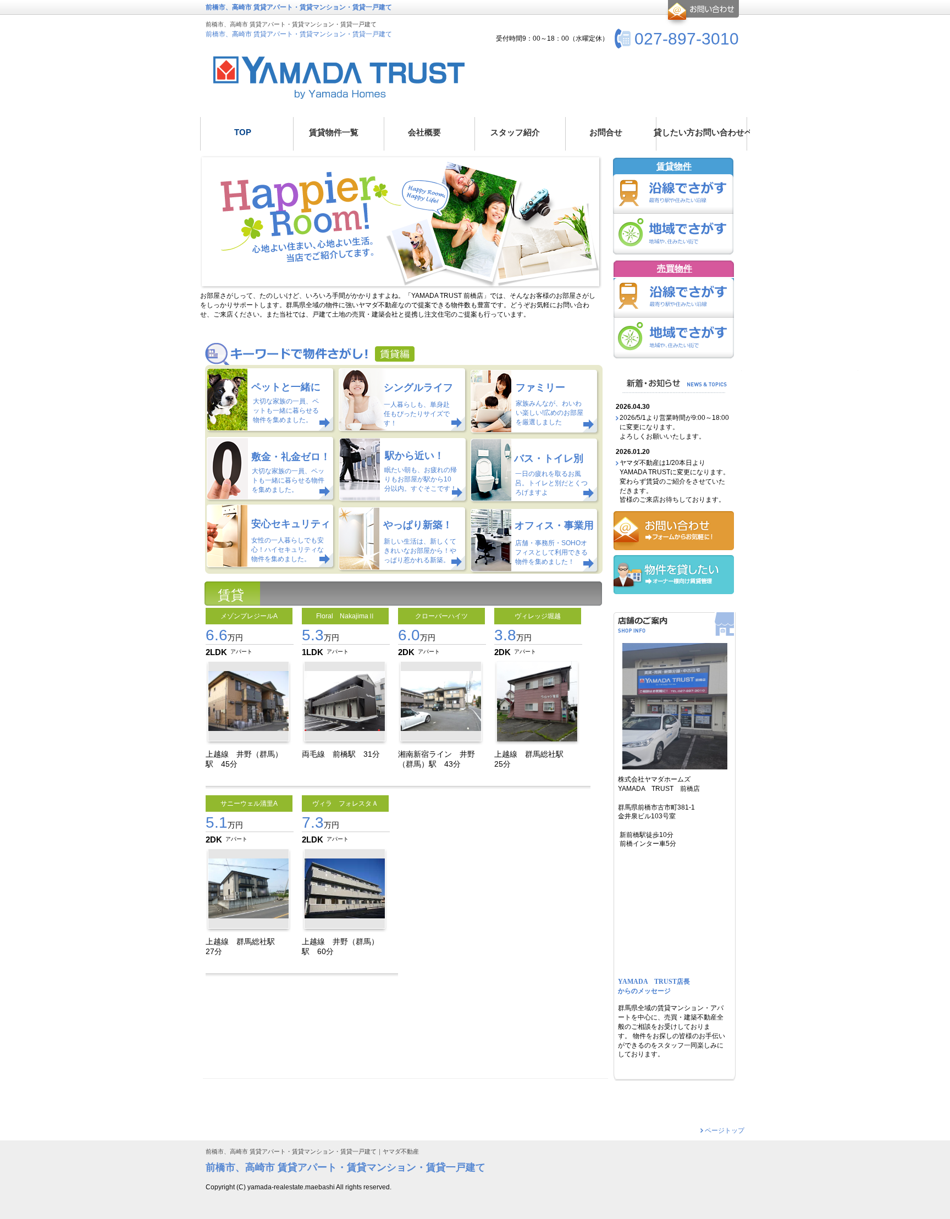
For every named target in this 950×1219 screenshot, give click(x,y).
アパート (241, 652)
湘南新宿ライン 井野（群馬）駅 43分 (436, 759)
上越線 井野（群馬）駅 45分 (244, 759)
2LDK (216, 652)
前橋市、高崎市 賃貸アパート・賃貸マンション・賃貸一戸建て (299, 34)
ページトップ (724, 1130)
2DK (406, 652)
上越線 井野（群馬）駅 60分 (340, 946)
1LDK (312, 652)
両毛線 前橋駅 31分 (345, 754)
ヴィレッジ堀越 (538, 616)
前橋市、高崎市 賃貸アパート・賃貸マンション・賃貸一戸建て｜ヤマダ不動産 (312, 1152)
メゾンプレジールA (249, 616)
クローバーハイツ (441, 616)
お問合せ (702, 13)
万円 (224, 637)
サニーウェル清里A (249, 803)
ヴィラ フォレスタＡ (345, 803)
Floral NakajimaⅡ (345, 616)
